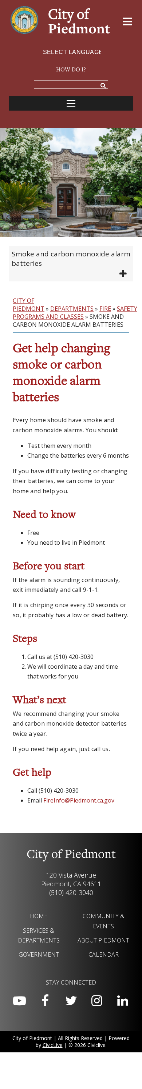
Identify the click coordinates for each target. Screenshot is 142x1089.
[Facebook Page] (45, 1001)
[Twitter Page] (71, 1001)
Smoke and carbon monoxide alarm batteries (71, 258)
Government (39, 954)
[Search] (103, 86)
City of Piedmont (28, 305)
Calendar (103, 954)
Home (38, 916)
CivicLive (53, 1044)
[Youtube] (19, 1001)
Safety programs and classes (75, 313)
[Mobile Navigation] (71, 103)
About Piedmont (103, 940)
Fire (105, 309)
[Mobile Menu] (127, 23)
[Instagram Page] (97, 1001)
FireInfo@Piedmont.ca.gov (78, 800)
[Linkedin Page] (123, 1001)
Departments (72, 309)
